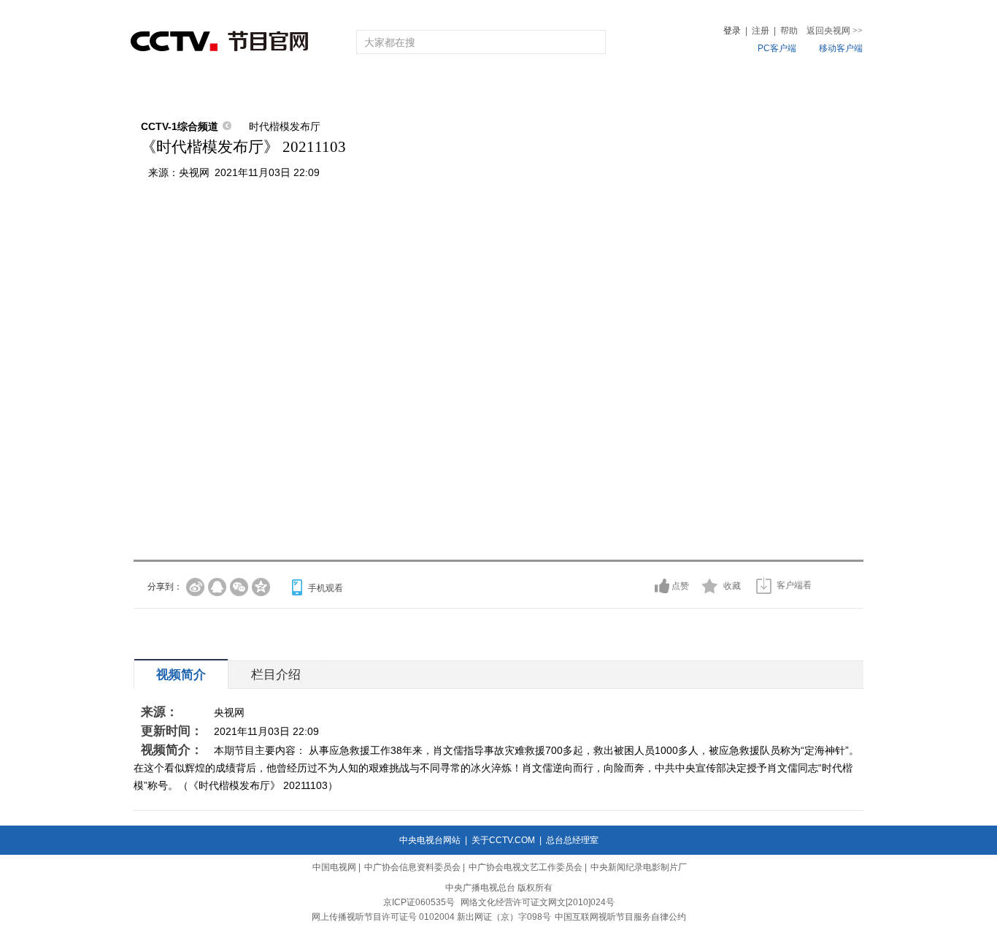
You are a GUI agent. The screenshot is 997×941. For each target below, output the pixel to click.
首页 (157, 89)
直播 (216, 89)
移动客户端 (841, 48)
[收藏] (709, 586)
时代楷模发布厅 (284, 126)
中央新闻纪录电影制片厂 (638, 867)
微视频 (784, 89)
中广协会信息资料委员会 (412, 867)
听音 (659, 89)
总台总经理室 (572, 840)
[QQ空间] (261, 587)
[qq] (217, 587)
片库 (531, 89)
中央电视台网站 (430, 840)
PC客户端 (777, 48)
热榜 (719, 89)
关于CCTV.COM (503, 840)
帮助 (789, 31)
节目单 (281, 89)
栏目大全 (450, 89)
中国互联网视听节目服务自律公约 (620, 917)
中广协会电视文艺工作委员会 (525, 867)
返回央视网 (835, 31)
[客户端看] (763, 585)
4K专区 (593, 89)
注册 (760, 31)
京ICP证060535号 (419, 902)
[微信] (239, 587)
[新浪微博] (195, 587)
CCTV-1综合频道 (179, 126)
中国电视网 (334, 867)
